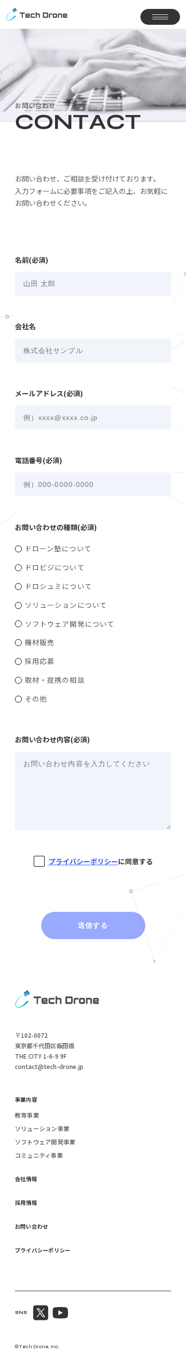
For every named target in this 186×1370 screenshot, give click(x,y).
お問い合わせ (31, 1227)
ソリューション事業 (42, 1129)
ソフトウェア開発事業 (45, 1142)
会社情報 (26, 1179)
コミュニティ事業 (39, 1155)
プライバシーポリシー (83, 861)
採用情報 (26, 1203)
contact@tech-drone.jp (49, 1066)
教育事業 (27, 1115)
